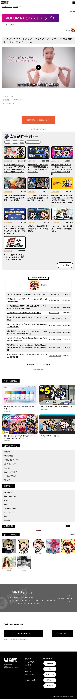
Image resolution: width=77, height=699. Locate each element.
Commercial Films (55, 318)
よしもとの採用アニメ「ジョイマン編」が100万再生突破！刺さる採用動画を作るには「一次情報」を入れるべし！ (14, 169)
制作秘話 (7, 520)
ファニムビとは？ (10, 512)
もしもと (22, 142)
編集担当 (38, 553)
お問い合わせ (30, 674)
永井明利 (23, 570)
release (6, 500)
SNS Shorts (8, 504)
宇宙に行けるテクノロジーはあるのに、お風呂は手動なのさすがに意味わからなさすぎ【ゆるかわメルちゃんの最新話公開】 (27, 347)
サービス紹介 (30, 662)
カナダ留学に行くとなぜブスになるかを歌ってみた (24, 313)
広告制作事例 (8, 161)
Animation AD (54, 294)
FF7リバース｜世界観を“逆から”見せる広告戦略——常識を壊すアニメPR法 (38, 198)
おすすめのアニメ (10, 476)
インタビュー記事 (10, 464)
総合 (72, 534)
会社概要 (28, 659)
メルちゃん (15, 142)
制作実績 (28, 665)
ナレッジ (7, 480)
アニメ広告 (7, 142)
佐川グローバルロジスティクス (33, 142)
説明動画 (12, 25)
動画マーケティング (10, 472)
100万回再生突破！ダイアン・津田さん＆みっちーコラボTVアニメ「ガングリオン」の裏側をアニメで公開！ (61, 169)
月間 (68, 525)
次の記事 (45, 364)
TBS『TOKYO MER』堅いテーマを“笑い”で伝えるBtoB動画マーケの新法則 (15, 198)
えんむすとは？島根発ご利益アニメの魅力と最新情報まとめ (61, 228)
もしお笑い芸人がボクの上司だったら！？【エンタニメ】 (26, 294)
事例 (5, 516)
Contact (62, 633)
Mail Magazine (23, 633)
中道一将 (23, 553)
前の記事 (31, 364)
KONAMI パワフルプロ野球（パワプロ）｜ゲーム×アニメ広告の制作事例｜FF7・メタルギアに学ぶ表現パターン (62, 200)
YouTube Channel (55, 325)
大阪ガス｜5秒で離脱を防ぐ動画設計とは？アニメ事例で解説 (38, 228)
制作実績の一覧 (38, 369)
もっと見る (64, 265)
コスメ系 (5, 25)
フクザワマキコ (53, 553)
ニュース (7, 468)
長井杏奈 (9, 570)
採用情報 (7, 452)
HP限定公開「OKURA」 (12, 460)
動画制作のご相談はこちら (38, 120)
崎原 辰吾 (8, 553)
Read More (60, 598)
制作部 (68, 30)
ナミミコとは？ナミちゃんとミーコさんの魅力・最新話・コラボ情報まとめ (14, 257)
